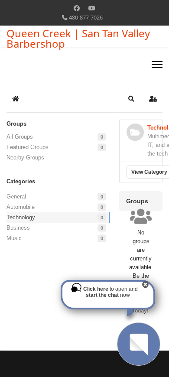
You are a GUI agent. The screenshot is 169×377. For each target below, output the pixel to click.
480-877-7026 (86, 17)
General (16, 196)
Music (14, 238)
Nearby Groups (25, 157)
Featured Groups (27, 147)
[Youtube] (91, 8)
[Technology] (135, 132)
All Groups (19, 136)
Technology (20, 217)
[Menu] (157, 65)
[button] (131, 99)
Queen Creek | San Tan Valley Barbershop (78, 38)
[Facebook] (77, 8)
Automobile (20, 207)
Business (18, 227)
